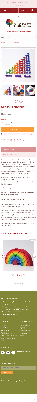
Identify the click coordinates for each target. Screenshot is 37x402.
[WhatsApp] (17, 140)
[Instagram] (8, 352)
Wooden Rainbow (18, 275)
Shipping (22, 328)
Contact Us (4, 328)
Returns (22, 336)
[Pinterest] (20, 140)
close (35, 2)
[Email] (11, 140)
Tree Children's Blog (7, 333)
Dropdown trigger (13, 10)
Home (3, 42)
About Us (3, 325)
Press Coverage (5, 330)
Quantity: (4, 119)
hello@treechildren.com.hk (13, 312)
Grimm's (10, 134)
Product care (23, 333)
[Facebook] (3, 352)
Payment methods (25, 330)
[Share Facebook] (14, 140)
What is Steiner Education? (9, 336)
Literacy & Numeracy (26, 134)
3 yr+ (5, 134)
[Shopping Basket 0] (32, 10)
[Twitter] (23, 140)
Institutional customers (26, 325)
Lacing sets (17, 134)
